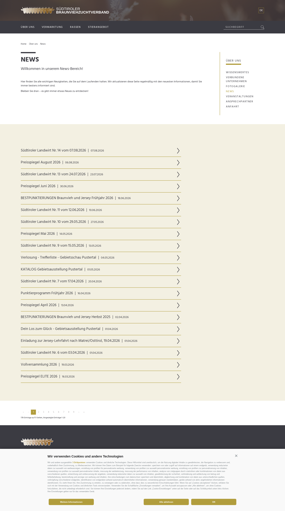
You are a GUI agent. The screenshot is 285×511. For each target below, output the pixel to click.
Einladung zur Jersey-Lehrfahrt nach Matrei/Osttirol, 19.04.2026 (79, 341)
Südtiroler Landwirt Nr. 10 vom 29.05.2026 (62, 222)
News (230, 91)
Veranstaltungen (240, 96)
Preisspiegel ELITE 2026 (48, 377)
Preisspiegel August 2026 (50, 162)
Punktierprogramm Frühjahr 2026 (56, 293)
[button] (236, 456)
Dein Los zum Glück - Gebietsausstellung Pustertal (69, 329)
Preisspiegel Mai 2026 (46, 234)
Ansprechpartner (239, 101)
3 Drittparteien (78, 462)
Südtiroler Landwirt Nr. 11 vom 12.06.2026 (61, 210)
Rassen (75, 27)
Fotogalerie (235, 86)
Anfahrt (232, 107)
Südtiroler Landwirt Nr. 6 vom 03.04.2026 (62, 353)
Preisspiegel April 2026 (47, 305)
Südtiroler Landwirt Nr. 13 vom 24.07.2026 (62, 174)
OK (213, 502)
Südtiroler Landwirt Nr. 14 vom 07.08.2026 (62, 151)
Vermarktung (52, 27)
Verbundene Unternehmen (236, 79)
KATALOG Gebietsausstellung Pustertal (60, 270)
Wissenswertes (237, 72)
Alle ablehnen (166, 502)
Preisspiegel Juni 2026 (47, 186)
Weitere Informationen (71, 502)
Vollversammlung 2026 (47, 365)
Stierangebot (98, 27)
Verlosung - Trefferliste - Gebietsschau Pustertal (67, 258)
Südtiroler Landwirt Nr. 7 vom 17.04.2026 (61, 281)
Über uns (27, 27)
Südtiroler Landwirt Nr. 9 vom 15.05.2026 (61, 246)
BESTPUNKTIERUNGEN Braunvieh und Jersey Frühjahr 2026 (76, 198)
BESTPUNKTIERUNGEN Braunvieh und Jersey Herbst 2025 (75, 317)
